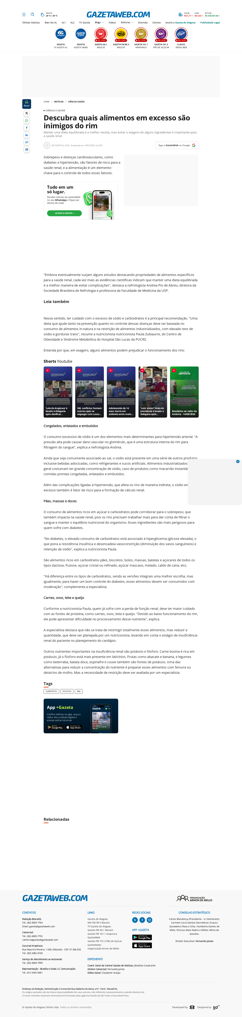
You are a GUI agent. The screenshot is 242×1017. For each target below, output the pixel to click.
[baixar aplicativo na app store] (74, 727)
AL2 (72, 22)
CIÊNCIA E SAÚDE (76, 101)
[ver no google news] (27, 149)
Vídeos (112, 22)
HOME (47, 101)
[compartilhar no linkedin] (27, 135)
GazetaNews (94, 944)
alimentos (51, 691)
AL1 (64, 22)
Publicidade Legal (210, 22)
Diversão (143, 22)
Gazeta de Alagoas (98, 919)
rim (78, 691)
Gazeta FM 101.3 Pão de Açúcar (105, 941)
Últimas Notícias (31, 22)
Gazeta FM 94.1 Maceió (100, 930)
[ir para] (144, 938)
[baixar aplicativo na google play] (55, 727)
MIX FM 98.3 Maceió (98, 922)
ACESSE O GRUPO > (64, 213)
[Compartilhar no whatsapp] (27, 120)
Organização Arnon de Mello (103, 948)
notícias (59, 101)
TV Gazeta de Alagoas (99, 926)
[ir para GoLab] (209, 1007)
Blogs (98, 22)
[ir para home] (118, 14)
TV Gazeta (84, 22)
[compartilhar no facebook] (27, 128)
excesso (67, 691)
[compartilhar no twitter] (27, 113)
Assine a (180, 22)
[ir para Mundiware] (183, 1007)
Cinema (156, 22)
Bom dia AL (51, 22)
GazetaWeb (94, 937)
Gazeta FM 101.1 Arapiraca (102, 933)
